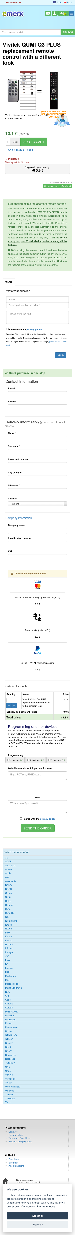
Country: (13, 498)
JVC (7, 956)
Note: (37, 797)
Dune (7, 908)
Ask (7, 877)
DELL (8, 901)
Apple (8, 873)
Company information (18, 518)
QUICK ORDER (22, 149)
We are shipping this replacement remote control (53, 112)
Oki (7, 995)
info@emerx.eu (14, 2)
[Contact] (48, 13)
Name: (12, 433)
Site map (13, 1162)
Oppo (8, 999)
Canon (8, 893)
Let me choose (46, 1206)
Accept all (37, 1215)
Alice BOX (10, 865)
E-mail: (12, 388)
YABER (9, 1094)
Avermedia (10, 881)
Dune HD (9, 912)
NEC (7, 991)
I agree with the (25, 329)
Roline (8, 1031)
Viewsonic (10, 1078)
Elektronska (11, 920)
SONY (8, 1051)
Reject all (37, 1224)
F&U (7, 932)
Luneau (9, 968)
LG (6, 964)
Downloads (14, 1159)
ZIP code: (14, 485)
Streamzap (10, 1055)
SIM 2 (8, 1047)
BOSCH (9, 889)
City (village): (16, 472)
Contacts (13, 1131)
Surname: (14, 446)
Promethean (11, 1027)
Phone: (12, 401)
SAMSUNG (11, 1035)
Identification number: (20, 538)
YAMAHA (10, 1098)
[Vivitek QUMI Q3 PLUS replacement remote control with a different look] (21, 90)
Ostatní (9, 1007)
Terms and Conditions (20, 1138)
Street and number (19, 459)
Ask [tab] (10, 281)
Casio (8, 897)
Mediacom (10, 976)
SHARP (9, 1043)
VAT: (10, 551)
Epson (8, 928)
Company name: (17, 525)
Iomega (9, 952)
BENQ (8, 885)
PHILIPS (9, 1015)
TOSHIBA (10, 1062)
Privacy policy (16, 1135)
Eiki (7, 916)
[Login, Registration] (55, 13)
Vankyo (9, 1074)
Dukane (9, 905)
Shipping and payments (20, 1141)
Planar (8, 1023)
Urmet (8, 1070)
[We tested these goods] (61, 120)
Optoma (9, 1003)
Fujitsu (8, 940)
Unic (7, 1066)
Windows (9, 1090)
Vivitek (8, 1082)
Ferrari (8, 936)
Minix (8, 980)
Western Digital (13, 1086)
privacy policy (34, 329)
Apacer (8, 869)
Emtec (8, 924)
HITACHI (9, 944)
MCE (7, 972)
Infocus (9, 948)
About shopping (16, 1165)
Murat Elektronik (13, 987)
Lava (7, 960)
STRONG (10, 1059)
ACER (8, 861)
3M (6, 857)
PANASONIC (11, 1011)
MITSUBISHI (11, 984)
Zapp (7, 1102)
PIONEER (10, 1019)
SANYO (9, 1039)
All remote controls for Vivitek (57, 186)
